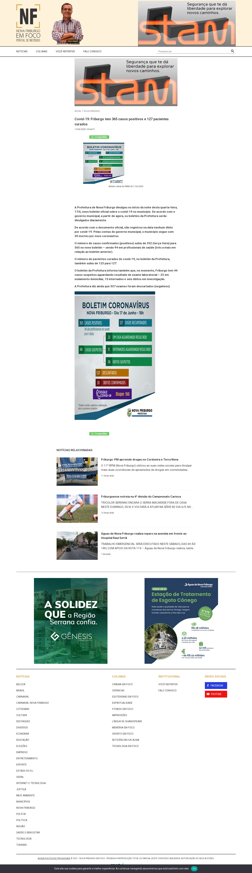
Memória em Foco (123, 727)
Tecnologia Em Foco (125, 746)
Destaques (23, 721)
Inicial (78, 111)
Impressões (119, 715)
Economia (22, 733)
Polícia (21, 814)
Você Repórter (65, 51)
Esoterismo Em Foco (125, 696)
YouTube (216, 694)
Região (20, 826)
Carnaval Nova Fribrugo (32, 702)
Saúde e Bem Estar (28, 832)
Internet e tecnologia (31, 783)
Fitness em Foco (122, 709)
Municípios (23, 801)
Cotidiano (22, 709)
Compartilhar (100, 137)
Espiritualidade (122, 702)
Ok (194, 868)
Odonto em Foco (122, 733)
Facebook (217, 685)
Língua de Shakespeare (127, 721)
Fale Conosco (92, 51)
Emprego (22, 752)
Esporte (21, 764)
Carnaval (22, 696)
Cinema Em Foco (122, 684)
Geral (20, 776)
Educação (22, 739)
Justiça (21, 789)
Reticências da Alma (125, 739)
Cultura (21, 715)
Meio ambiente (25, 795)
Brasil (20, 690)
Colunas (41, 51)
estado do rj (24, 770)
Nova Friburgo (92, 111)
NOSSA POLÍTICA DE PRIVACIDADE (54, 858)
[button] (232, 52)
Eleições (21, 746)
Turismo (21, 844)
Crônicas (118, 690)
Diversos (22, 727)
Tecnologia (24, 838)
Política (21, 820)
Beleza (20, 684)
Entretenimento (27, 758)
